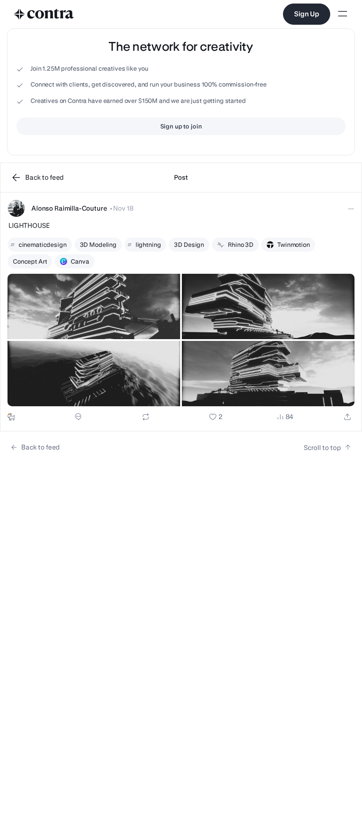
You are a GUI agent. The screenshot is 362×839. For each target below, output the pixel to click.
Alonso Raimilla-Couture (69, 208)
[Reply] (78, 417)
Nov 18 (123, 208)
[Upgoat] (11, 417)
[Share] (347, 417)
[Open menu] (342, 14)
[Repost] (145, 417)
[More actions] (350, 208)
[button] (181, 312)
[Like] (215, 417)
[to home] (44, 14)
